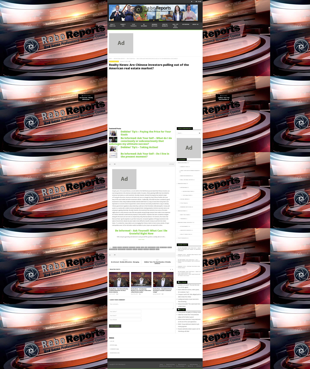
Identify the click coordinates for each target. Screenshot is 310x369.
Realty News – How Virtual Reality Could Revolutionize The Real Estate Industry (118, 290)
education (132, 247)
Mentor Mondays (165, 25)
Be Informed (144, 25)
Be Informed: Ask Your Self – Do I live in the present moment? (145, 155)
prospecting (151, 247)
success (140, 249)
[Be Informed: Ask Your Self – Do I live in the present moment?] (114, 155)
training (146, 249)
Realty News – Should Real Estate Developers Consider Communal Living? (162, 290)
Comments (114, 349)
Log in (112, 341)
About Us (195, 24)
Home (110, 58)
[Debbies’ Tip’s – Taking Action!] (114, 148)
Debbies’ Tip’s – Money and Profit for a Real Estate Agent (189, 255)
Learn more (141, 239)
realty (169, 247)
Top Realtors (187, 195)
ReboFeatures (182, 183)
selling (135, 249)
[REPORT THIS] (114, 164)
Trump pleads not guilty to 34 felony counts (189, 312)
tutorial (152, 249)
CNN (183, 309)
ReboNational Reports (119, 58)
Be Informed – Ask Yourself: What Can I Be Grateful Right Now (141, 232)
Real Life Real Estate (175, 26)
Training (183, 218)
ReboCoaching (182, 162)
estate (138, 247)
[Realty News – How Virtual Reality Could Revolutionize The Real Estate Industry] (119, 279)
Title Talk (183, 203)
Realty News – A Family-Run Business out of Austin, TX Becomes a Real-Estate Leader (141, 290)
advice (114, 247)
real (158, 247)
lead (142, 247)
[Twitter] (191, 1)
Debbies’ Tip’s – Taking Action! (139, 147)
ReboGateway (113, 249)
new (146, 247)
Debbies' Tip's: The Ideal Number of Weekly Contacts (157, 262)
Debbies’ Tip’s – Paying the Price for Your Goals (146, 133)
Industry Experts (185, 230)
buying (120, 247)
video (157, 249)
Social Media (184, 199)
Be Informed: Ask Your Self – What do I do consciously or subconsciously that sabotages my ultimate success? (140, 141)
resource (129, 249)
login (199, 1)
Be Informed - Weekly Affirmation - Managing (125, 261)
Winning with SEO (154, 25)
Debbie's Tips (184, 166)
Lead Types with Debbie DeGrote (190, 170)
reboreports (121, 249)
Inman (184, 282)
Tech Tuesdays (133, 25)
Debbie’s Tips (123, 25)
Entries (113, 345)
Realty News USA (113, 25)
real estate (163, 247)
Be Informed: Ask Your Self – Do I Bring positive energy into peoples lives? (189, 261)
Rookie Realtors (188, 191)
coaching (125, 247)
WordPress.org (115, 352)
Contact (198, 366)
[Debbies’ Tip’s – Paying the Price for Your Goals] (114, 133)
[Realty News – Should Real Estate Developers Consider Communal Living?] (163, 279)
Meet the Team (184, 214)
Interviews (185, 24)
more (170, 164)
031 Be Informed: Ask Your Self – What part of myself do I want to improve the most (189, 249)
